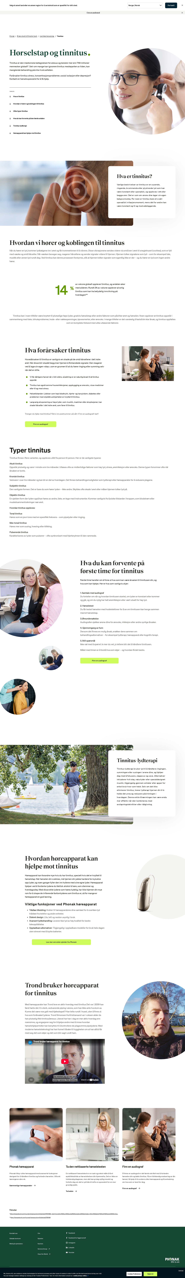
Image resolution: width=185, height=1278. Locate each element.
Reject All (150, 1274)
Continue (181, 1270)
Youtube (71, 1252)
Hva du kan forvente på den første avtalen (29, 118)
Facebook (71, 1233)
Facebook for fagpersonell (77, 1238)
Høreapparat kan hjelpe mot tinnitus (27, 133)
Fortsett (171, 5)
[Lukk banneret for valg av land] (182, 5)
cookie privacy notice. (80, 1276)
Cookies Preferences (134, 1274)
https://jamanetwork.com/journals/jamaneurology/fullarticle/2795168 (30, 1217)
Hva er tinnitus (18, 96)
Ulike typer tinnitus (20, 111)
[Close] (182, 13)
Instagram (71, 1243)
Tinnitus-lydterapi (20, 126)
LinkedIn (71, 1248)
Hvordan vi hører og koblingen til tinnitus (28, 104)
